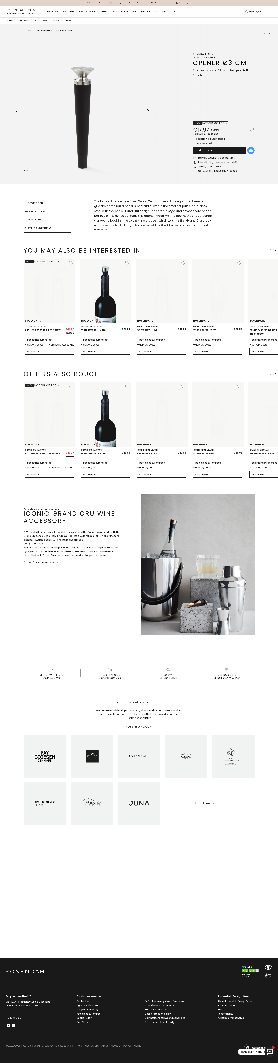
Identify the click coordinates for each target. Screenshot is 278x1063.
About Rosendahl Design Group (235, 1001)
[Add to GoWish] (251, 150)
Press (221, 1009)
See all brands (204, 803)
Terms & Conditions (156, 1009)
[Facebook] (8, 1025)
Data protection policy (158, 1014)
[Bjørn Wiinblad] (92, 803)
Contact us (82, 1001)
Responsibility (225, 1014)
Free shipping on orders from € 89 (127, 3)
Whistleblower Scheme (231, 1018)
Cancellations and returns (159, 1005)
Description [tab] (35, 203)
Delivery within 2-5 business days (89, 3)
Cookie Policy (84, 1018)
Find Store (82, 1022)
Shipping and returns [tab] (38, 228)
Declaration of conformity (159, 1022)
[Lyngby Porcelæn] (233, 756)
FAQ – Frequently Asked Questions (164, 1001)
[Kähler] (92, 756)
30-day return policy (160, 3)
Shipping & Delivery (87, 1009)
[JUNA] (139, 803)
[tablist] (47, 216)
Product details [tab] (35, 211)
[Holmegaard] (186, 756)
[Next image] (148, 110)
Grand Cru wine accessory (41, 562)
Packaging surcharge (88, 1014)
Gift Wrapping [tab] (34, 219)
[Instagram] (13, 1025)
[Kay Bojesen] (45, 756)
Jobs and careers (228, 1005)
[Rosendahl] (139, 756)
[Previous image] (16, 110)
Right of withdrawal (87, 1005)
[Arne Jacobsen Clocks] (45, 803)
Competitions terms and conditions (165, 1018)
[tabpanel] (153, 216)
